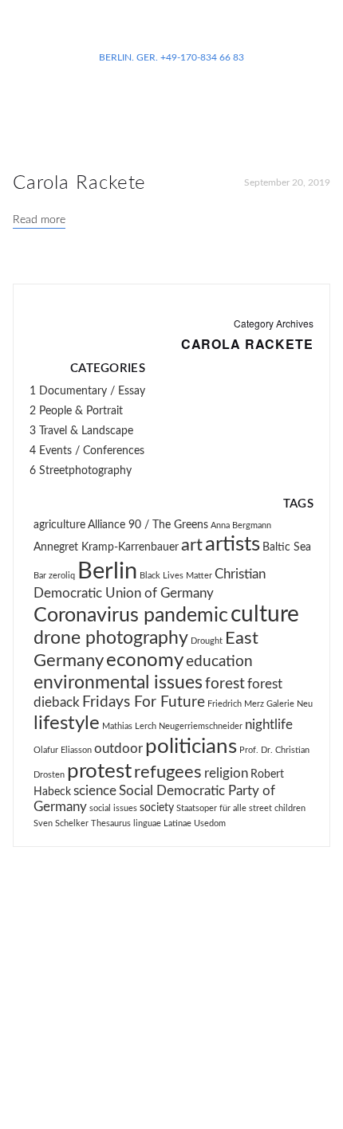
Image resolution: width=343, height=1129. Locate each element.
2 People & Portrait (76, 411)
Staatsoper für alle (211, 808)
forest (225, 684)
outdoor (118, 749)
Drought (207, 641)
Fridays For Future (143, 702)
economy (144, 660)
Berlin (107, 571)
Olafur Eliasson (63, 750)
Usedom (210, 823)
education (219, 661)
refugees (168, 772)
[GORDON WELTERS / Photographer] (171, 32)
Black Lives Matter (176, 575)
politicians (191, 746)
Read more (39, 219)
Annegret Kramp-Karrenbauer (106, 547)
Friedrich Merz (235, 704)
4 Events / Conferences (87, 451)
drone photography (111, 638)
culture (265, 614)
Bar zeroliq (54, 575)
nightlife (269, 725)
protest (99, 771)
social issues (113, 808)
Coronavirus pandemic (131, 615)
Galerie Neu (289, 704)
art (192, 545)
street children (277, 808)
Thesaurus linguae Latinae (141, 823)
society (157, 807)
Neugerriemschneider (200, 726)
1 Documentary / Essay (87, 391)
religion (226, 773)
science (94, 791)
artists (232, 544)
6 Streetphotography (81, 470)
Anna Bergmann (241, 525)
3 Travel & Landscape (81, 431)
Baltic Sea (286, 547)
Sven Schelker (61, 823)
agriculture (59, 525)
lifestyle (67, 723)
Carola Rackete (79, 183)
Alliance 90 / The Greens (148, 525)
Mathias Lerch (129, 726)
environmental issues (118, 683)
